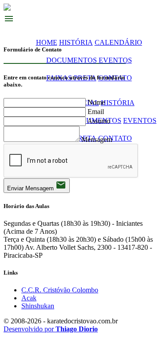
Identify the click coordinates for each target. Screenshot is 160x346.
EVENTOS (115, 60)
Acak (28, 298)
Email (96, 111)
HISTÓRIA (76, 42)
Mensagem (96, 139)
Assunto (98, 121)
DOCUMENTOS (71, 60)
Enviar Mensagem (36, 186)
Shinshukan (37, 306)
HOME (46, 42)
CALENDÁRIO (118, 42)
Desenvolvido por (51, 329)
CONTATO (115, 138)
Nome (96, 102)
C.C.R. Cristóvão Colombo (59, 290)
